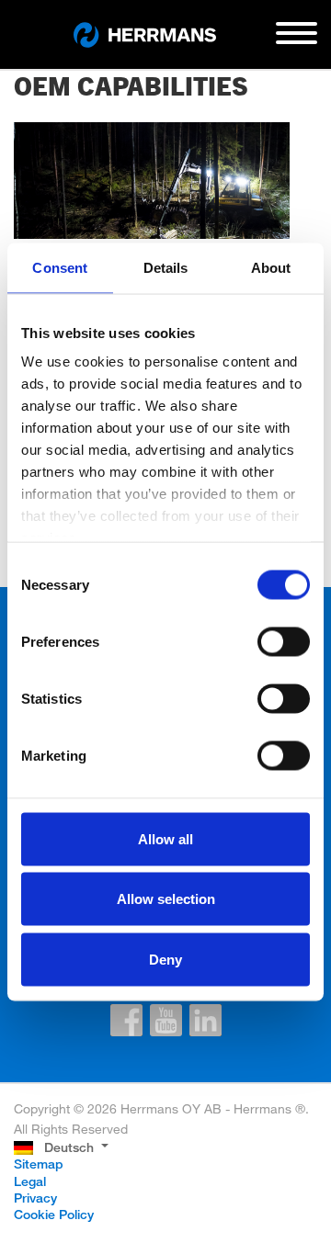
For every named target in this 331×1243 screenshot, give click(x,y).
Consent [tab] (59, 267)
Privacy (35, 1197)
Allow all (165, 838)
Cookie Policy (54, 1214)
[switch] (283, 641)
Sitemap (38, 1163)
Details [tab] (165, 267)
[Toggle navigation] (296, 40)
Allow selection (166, 899)
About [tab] (271, 267)
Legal (30, 1181)
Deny (165, 958)
